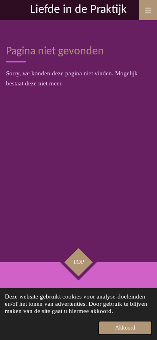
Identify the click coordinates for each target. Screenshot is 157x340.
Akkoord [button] (125, 328)
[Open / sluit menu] (148, 10)
